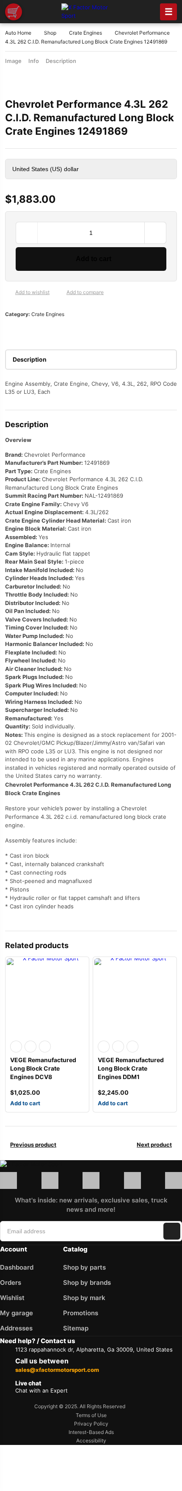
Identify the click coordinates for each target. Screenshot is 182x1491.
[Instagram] (49, 1180)
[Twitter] (132, 1180)
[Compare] (59, 292)
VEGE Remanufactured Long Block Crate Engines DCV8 (43, 1068)
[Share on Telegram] (92, 331)
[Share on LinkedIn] (52, 331)
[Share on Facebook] (11, 331)
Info (33, 60)
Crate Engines (85, 33)
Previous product (33, 1144)
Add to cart (93, 258)
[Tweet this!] (24, 331)
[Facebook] (8, 1180)
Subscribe (171, 1231)
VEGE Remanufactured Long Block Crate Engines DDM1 (131, 1068)
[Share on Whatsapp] (65, 331)
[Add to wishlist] (8, 292)
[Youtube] (173, 1180)
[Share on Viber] (79, 331)
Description (61, 60)
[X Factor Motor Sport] (53, 1164)
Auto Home (18, 33)
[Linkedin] (91, 1180)
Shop (50, 33)
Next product (154, 1144)
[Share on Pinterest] (38, 331)
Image (13, 60)
